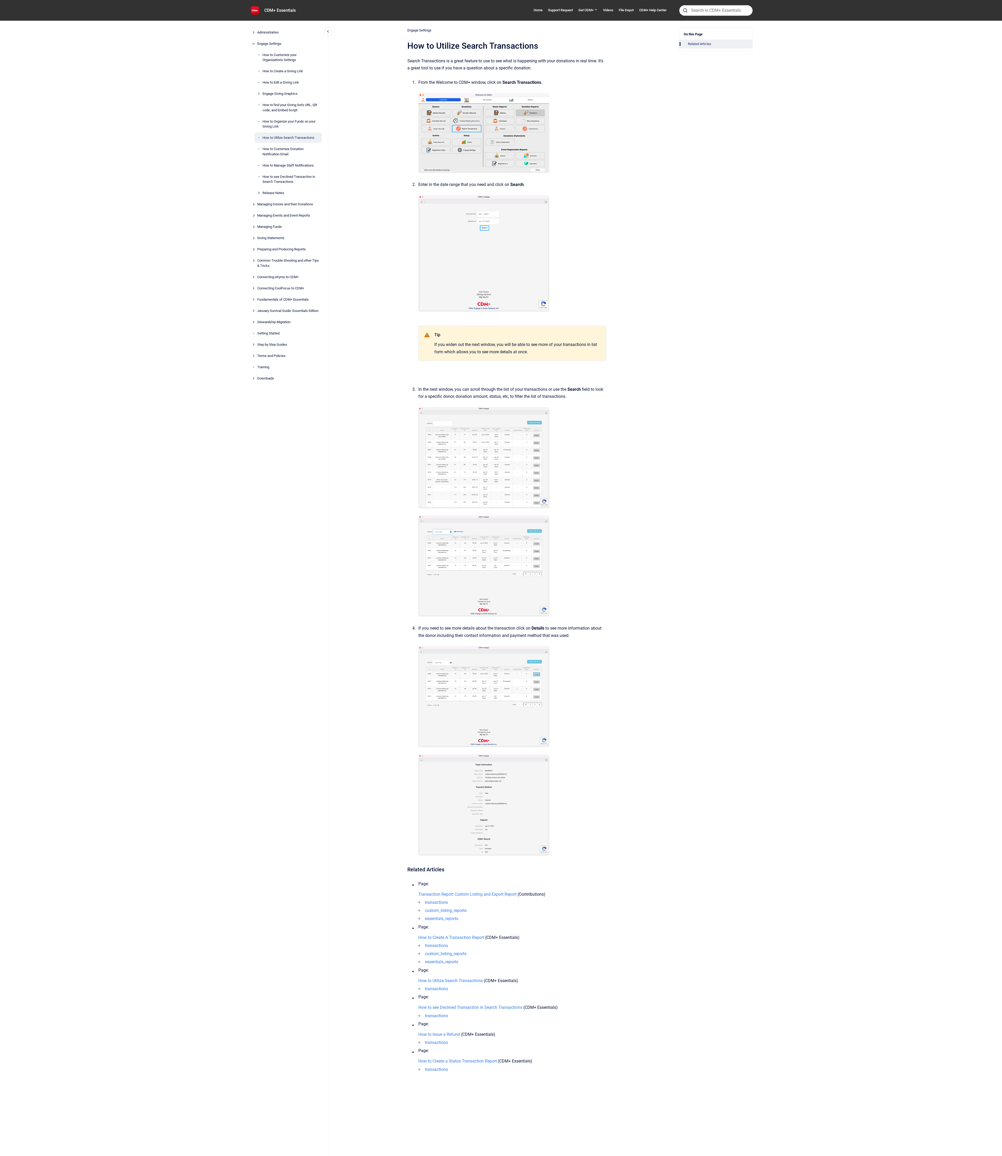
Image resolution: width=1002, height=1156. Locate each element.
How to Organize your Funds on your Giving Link (288, 124)
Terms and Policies (271, 356)
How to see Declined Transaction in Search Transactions (288, 179)
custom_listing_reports (446, 910)
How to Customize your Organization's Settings (279, 57)
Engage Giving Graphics (280, 94)
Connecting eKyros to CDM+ (278, 277)
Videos (608, 10)
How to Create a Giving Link (282, 71)
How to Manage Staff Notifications (288, 165)
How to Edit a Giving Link (280, 82)
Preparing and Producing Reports (281, 249)
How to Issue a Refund (439, 1034)
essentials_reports (441, 918)
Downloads (265, 378)
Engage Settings (269, 44)
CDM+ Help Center (653, 10)
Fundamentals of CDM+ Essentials (283, 299)
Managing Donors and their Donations (285, 204)
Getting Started (268, 333)
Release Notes (273, 193)
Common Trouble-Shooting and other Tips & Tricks (288, 263)
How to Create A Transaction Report (451, 937)
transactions (436, 902)
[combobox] (716, 10)
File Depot (626, 10)
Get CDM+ (586, 10)
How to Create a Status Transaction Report (457, 1061)
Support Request (560, 10)
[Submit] (685, 10)
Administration (268, 32)
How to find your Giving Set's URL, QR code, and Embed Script (289, 107)
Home (538, 10)
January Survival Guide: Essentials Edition (288, 311)
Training (263, 367)
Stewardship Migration (274, 322)
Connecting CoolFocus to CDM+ (280, 288)
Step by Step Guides (272, 344)
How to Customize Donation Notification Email (283, 151)
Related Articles (699, 44)
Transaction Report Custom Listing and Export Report (467, 894)
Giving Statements (270, 238)
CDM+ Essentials (280, 10)
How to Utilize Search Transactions (288, 138)
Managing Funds (269, 227)
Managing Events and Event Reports (283, 215)
